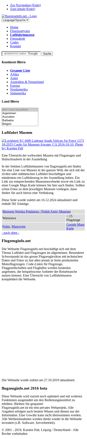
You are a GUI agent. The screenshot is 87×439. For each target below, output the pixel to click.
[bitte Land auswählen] (20, 110)
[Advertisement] (43, 328)
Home (14, 27)
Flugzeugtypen (20, 31)
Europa (15, 85)
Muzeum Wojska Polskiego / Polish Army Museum (36, 211)
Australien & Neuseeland (27, 82)
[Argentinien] (20, 113)
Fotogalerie (17, 38)
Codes (14, 42)
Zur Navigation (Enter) (25, 5)
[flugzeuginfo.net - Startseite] (19, 16)
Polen (6, 226)
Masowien (19, 226)
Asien (14, 78)
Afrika (14, 74)
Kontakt (15, 46)
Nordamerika (19, 89)
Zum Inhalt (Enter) (22, 9)
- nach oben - (10, 233)
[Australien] (20, 117)
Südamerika (18, 93)
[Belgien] (20, 124)
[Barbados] (20, 120)
